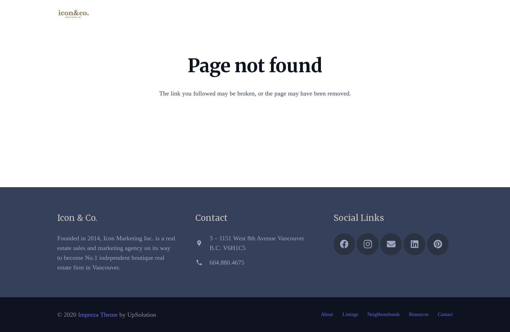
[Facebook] (396, 14)
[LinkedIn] (434, 14)
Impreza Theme (98, 314)
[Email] (421, 14)
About (327, 314)
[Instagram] (409, 14)
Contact (445, 314)
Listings (350, 314)
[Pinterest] (446, 14)
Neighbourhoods (383, 314)
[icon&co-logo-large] (73, 14)
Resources (418, 314)
